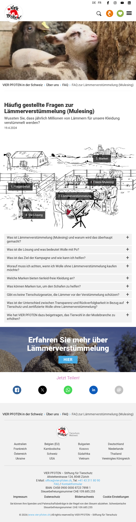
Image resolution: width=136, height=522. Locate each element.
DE (94, 2)
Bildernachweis (84, 496)
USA (52, 458)
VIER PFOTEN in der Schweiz (22, 85)
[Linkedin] (129, 3)
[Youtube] (122, 3)
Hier (68, 359)
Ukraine (20, 458)
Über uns (52, 85)
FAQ (65, 85)
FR (99, 2)
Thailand (115, 453)
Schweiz (52, 453)
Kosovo (84, 448)
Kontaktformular (72, 484)
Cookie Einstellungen (116, 496)
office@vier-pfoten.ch (58, 480)
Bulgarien (84, 444)
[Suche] (99, 14)
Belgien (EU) (52, 444)
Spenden (109, 13)
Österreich (20, 453)
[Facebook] (108, 3)
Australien (20, 444)
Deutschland (116, 444)
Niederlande (115, 448)
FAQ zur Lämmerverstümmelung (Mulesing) (103, 85)
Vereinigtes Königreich (116, 458)
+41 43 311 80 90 (89, 480)
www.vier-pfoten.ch (39, 514)
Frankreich (20, 448)
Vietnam (84, 458)
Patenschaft (120, 13)
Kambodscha (52, 448)
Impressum (20, 496)
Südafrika (84, 453)
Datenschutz (52, 496)
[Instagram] (115, 3)
